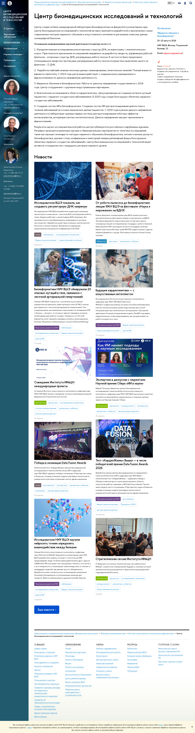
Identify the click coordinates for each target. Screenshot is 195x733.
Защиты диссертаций (104, 663)
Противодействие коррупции (46, 684)
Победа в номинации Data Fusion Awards (60, 463)
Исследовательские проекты (108, 652)
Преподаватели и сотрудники (46, 662)
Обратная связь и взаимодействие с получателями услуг (73, 692)
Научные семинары (13, 54)
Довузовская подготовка (75, 652)
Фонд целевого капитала (44, 680)
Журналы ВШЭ (133, 667)
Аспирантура (70, 671)
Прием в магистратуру (74, 667)
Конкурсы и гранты (104, 671)
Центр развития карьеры (75, 678)
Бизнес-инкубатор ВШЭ (75, 682)
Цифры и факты (40, 648)
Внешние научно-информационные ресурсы (107, 676)
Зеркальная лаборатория (10, 35)
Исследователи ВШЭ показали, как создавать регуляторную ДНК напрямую (60, 204)
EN (173, 3)
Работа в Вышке (40, 716)
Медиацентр (132, 663)
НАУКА (99, 644)
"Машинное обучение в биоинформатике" (168, 34)
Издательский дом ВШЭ (137, 652)
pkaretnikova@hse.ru (12, 176)
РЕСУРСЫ (132, 644)
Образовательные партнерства (78, 686)
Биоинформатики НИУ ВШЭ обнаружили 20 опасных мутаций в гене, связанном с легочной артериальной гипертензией (62, 293)
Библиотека (132, 648)
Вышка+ (68, 663)
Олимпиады (70, 656)
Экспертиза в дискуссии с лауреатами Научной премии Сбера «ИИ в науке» (120, 381)
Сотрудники (10, 66)
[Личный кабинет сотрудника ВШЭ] (185, 3)
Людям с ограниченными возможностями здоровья (45, 707)
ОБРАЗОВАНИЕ (73, 644)
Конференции (10, 48)
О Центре (9, 28)
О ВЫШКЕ (39, 644)
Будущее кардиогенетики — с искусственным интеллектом (115, 292)
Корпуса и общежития (43, 666)
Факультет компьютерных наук (113, 633)
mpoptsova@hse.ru (12, 107)
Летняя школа (164, 28)
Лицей (68, 648)
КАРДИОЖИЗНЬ (12, 42)
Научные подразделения (106, 648)
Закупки (37, 670)
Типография (132, 659)
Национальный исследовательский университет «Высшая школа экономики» (66, 633)
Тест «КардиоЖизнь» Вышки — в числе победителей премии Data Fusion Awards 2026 (122, 464)
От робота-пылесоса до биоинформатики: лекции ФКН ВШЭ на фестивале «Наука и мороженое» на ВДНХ (123, 206)
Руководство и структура (44, 652)
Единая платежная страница (45, 713)
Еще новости (46, 610)
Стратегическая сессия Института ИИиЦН (123, 559)
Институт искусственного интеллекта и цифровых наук (151, 633)
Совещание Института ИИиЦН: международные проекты (54, 384)
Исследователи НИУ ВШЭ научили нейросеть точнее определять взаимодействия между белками (57, 543)
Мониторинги (102, 656)
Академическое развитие (106, 667)
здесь (161, 725)
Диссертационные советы (107, 659)
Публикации (9, 60)
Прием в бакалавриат (74, 659)
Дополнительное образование (78, 674)
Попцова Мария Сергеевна (11, 100)
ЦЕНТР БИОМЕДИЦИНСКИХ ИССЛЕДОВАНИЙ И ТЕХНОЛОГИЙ (15, 16)
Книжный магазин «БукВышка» (139, 656)
